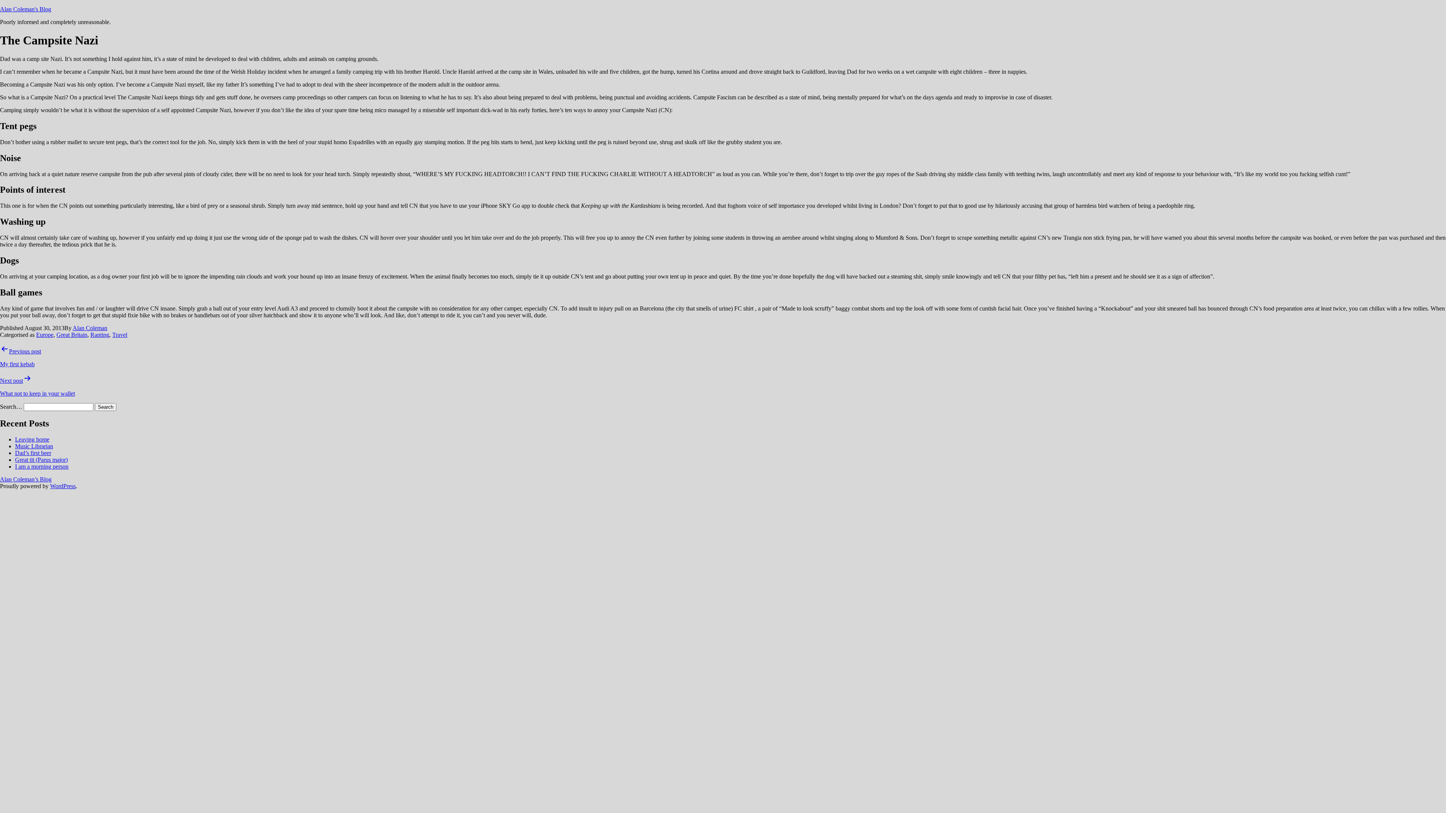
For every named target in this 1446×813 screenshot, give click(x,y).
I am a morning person (42, 466)
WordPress (63, 486)
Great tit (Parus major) (41, 460)
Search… (11, 406)
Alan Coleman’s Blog (26, 479)
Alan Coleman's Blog (25, 9)
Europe (44, 335)
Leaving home (32, 439)
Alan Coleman (90, 328)
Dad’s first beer (33, 453)
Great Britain (71, 335)
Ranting (99, 335)
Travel (119, 335)
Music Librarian (34, 446)
